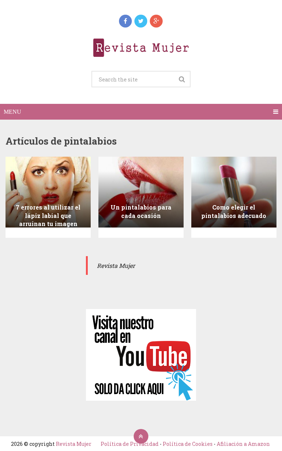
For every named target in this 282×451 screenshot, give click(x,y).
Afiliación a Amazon (243, 443)
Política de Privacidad (130, 443)
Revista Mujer (73, 443)
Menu (12, 112)
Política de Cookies (188, 443)
